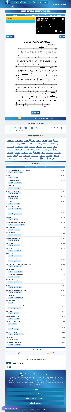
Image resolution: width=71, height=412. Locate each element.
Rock (43, 152)
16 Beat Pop (10, 140)
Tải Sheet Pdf (35, 113)
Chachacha (30, 143)
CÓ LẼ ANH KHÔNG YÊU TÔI (16, 222)
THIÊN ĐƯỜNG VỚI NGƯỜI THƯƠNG (19, 170)
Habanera (9, 149)
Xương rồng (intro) (13, 180)
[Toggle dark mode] (12, 6)
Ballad (32, 140)
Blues (50, 140)
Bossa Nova (10, 143)
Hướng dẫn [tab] (35, 15)
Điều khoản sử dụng (36, 394)
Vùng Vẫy (11, 254)
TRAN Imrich (16, 367)
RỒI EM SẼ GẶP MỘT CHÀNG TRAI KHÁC (19, 212)
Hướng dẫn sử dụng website (35, 398)
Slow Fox (42, 155)
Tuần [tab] (8, 363)
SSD (9, 217)
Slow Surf (56, 155)
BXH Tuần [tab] (15, 167)
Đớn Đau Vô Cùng (13, 316)
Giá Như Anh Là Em (13, 191)
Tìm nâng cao (41, 2)
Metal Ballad (29, 149)
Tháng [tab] (15, 363)
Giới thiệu (35, 389)
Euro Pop (32, 146)
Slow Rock (49, 155)
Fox (44, 146)
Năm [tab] (21, 363)
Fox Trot (50, 146)
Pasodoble (37, 149)
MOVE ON (11, 186)
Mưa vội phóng (13, 280)
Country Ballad (53, 143)
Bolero (55, 140)
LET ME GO (11, 301)
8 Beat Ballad (19, 140)
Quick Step (24, 152)
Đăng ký (63, 4)
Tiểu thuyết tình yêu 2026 (16, 274)
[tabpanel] (21, 25)
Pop (55, 149)
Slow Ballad (27, 155)
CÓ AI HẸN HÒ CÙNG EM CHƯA (17, 259)
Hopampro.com (48, 410)
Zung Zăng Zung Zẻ (14, 238)
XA (9, 285)
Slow (20, 155)
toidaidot (11, 243)
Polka (50, 149)
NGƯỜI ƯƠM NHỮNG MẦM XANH (18, 306)
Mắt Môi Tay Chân (13, 196)
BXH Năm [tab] (56, 167)
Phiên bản (9, 36)
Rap (31, 152)
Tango (38, 158)
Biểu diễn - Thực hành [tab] (56, 15)
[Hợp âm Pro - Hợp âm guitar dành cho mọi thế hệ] (7, 2)
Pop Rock (17, 152)
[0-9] (8, 128)
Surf (20, 158)
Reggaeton (37, 152)
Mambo (17, 149)
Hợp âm (62, 36)
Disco (26, 146)
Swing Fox (31, 158)
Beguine (44, 140)
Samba (15, 155)
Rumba (9, 155)
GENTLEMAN (12, 233)
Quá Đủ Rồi (11, 227)
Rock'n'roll (57, 152)
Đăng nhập (55, 4)
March (22, 149)
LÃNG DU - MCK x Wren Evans (17, 290)
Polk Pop (45, 149)
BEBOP (38, 140)
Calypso (23, 143)
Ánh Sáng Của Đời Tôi (14, 342)
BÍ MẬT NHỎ (12, 295)
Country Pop (10, 146)
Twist (49, 158)
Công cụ (23, 2)
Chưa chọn (38, 143)
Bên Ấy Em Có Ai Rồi (14, 207)
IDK (9, 175)
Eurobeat (39, 146)
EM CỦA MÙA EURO (14, 321)
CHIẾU (10, 201)
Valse (54, 158)
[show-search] (49, 2)
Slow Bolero (35, 155)
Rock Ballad (50, 152)
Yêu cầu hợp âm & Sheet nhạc (43, 118)
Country (45, 143)
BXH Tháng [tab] (35, 167)
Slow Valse (10, 158)
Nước (10, 311)
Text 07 (10, 337)
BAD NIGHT (11, 269)
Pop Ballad (10, 152)
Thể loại (14, 2)
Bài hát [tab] (15, 15)
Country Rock (19, 146)
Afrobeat (27, 140)
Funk (55, 146)
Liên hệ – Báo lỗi (35, 403)
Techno (44, 158)
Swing (25, 158)
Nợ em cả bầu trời (13, 248)
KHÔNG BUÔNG (13, 327)
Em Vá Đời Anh (12, 332)
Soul (16, 158)
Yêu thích (32, 2)
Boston (17, 143)
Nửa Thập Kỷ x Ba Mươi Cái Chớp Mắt (19, 264)
